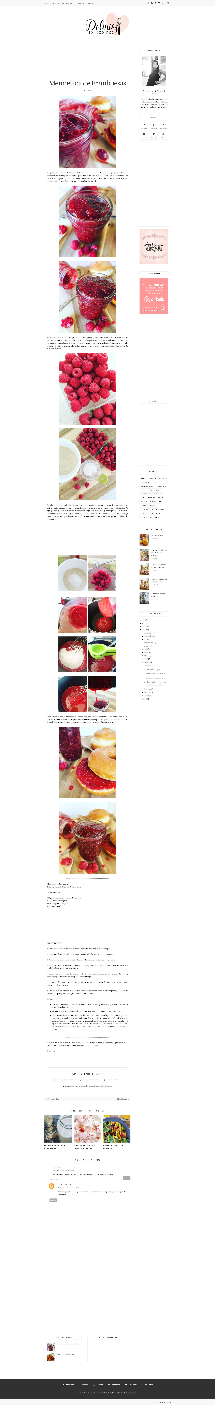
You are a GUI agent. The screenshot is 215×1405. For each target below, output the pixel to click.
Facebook (144, 128)
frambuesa (81, 1086)
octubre (147, 639)
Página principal (51, 3)
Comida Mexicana (148, 486)
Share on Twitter (91, 1080)
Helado (159, 490)
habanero (156, 513)
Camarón (152, 478)
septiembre (149, 643)
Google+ (163, 137)
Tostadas (153, 506)
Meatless (156, 494)
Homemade (91, 1086)
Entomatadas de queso (152, 669)
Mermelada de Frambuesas (154, 674)
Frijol (143, 490)
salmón (144, 517)
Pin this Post (112, 1080)
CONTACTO (92, 3)
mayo (146, 656)
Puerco (153, 502)
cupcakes (144, 513)
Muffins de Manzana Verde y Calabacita (158, 566)
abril (146, 659)
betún (154, 510)
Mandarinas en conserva (65, 1026)
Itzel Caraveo (65, 1184)
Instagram (163, 128)
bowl (162, 510)
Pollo (160, 498)
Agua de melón (150, 665)
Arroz (143, 478)
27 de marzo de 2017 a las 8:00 (68, 1188)
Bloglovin (154, 137)
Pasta (143, 498)
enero (146, 696)
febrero (147, 692)
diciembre (148, 633)
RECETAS (81, 3)
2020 (144, 620)
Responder (126, 1178)
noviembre (148, 636)
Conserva (72, 1086)
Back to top (164, 1402)
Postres (109, 1086)
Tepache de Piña (157, 536)
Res (160, 502)
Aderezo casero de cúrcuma (113, 1146)
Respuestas (55, 1180)
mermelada (100, 1086)
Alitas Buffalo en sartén (65, 1354)
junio (146, 652)
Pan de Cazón (149, 689)
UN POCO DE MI (68, 3)
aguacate (145, 510)
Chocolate (145, 482)
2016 (143, 699)
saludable (154, 517)
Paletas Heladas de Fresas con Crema (84, 1146)
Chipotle (163, 478)
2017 (143, 630)
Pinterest (154, 128)
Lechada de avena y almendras (54, 1146)
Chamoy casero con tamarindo (68, 1344)
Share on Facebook (67, 1080)
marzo (146, 662)
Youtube (144, 137)
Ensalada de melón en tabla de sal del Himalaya (159, 553)
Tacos (143, 506)
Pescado (151, 498)
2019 (143, 623)
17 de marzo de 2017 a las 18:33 (64, 1171)
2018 (143, 627)
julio (146, 649)
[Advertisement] (87, 64)
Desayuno (162, 486)
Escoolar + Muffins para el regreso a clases (159, 580)
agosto (146, 646)
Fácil (150, 490)
